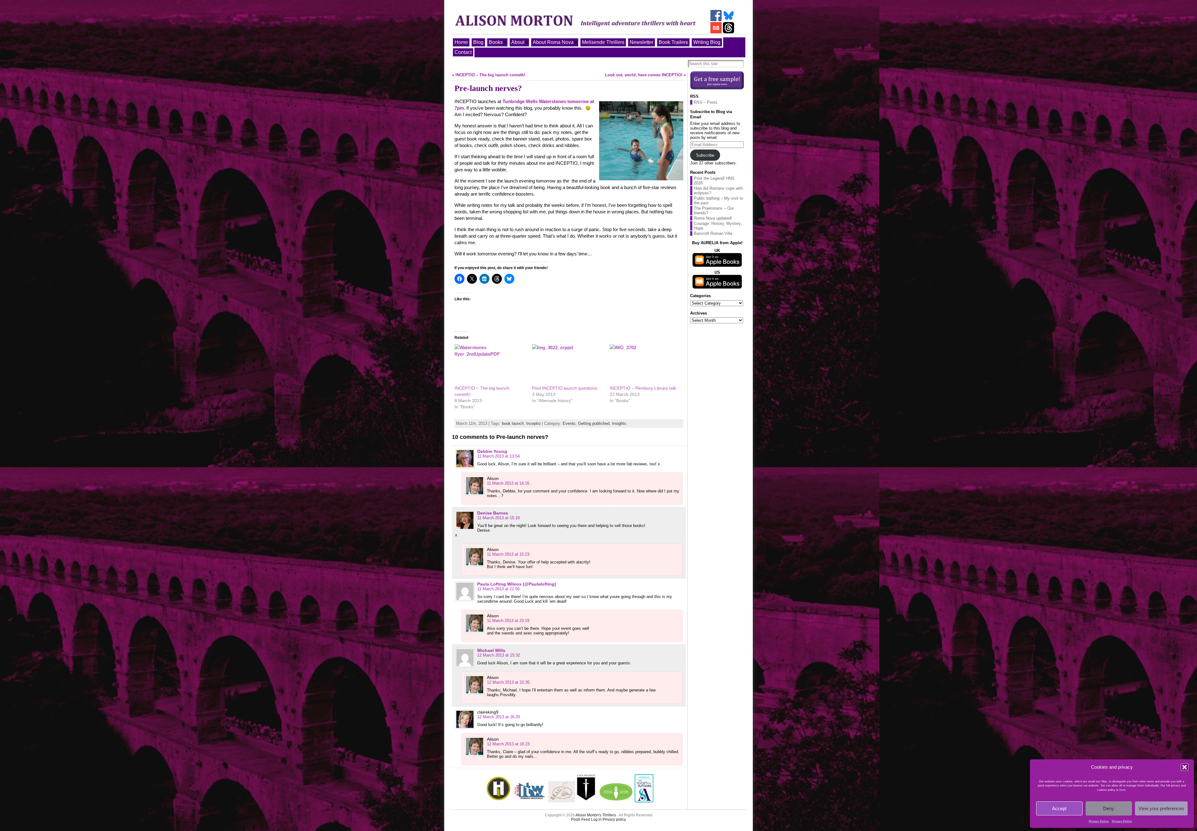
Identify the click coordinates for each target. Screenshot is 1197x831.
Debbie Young (492, 451)
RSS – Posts (706, 102)
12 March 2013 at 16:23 (508, 744)
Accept (1059, 808)
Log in (596, 819)
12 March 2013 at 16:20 (498, 717)
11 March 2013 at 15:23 (508, 554)
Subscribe (705, 155)
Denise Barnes (492, 512)
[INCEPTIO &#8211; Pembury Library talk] (645, 364)
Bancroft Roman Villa (713, 233)
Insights (619, 423)
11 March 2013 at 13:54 (498, 456)
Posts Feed (580, 819)
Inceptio (533, 423)
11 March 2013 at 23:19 (508, 620)
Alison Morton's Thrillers (595, 815)
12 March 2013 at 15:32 (498, 655)
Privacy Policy (1099, 821)
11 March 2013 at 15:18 (498, 517)
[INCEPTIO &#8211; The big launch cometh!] (490, 364)
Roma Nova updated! (713, 218)
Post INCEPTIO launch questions (564, 388)
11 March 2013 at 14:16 (508, 483)
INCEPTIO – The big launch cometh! (490, 75)
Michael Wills (491, 650)
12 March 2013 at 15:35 (508, 682)
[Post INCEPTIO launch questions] (567, 364)
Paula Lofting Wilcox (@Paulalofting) (516, 584)
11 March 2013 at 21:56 (498, 588)
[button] (1184, 767)
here (1122, 789)
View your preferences (1161, 808)
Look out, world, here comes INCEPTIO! (643, 75)
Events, (570, 423)
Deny (1108, 808)
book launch (513, 423)
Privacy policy (614, 819)
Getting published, (595, 423)
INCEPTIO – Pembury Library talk (643, 388)
